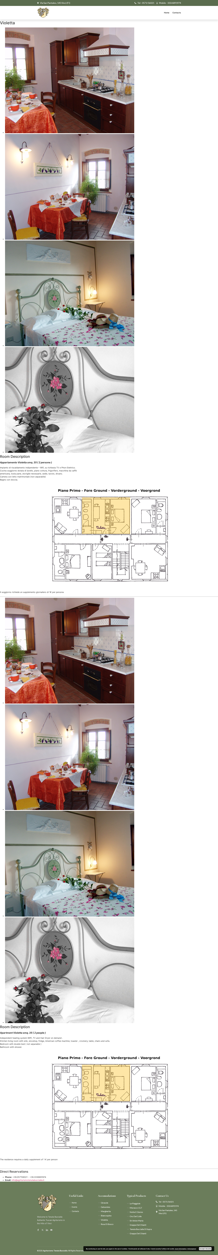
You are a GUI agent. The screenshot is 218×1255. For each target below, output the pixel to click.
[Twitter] (43, 1229)
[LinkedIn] (47, 1229)
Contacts (176, 12)
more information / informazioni (185, 1249)
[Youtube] (51, 1229)
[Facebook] (38, 1229)
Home (166, 12)
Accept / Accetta (205, 1249)
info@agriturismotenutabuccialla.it (28, 1180)
